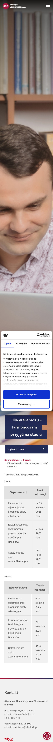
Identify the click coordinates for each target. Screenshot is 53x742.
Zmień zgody (25, 404)
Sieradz (27, 459)
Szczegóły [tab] (21, 343)
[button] (47, 736)
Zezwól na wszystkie (26, 394)
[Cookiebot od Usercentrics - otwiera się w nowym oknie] (37, 335)
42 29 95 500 (24, 723)
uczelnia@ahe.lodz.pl (24, 714)
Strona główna (12, 459)
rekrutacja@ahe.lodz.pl (25, 727)
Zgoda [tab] (7, 343)
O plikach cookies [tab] (40, 343)
